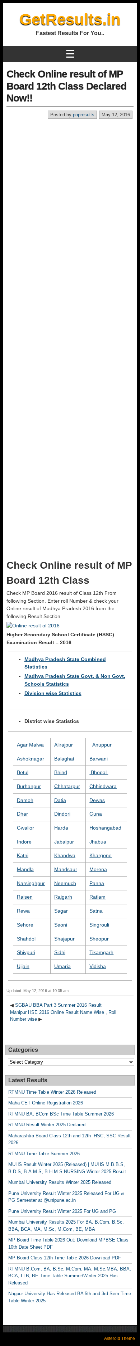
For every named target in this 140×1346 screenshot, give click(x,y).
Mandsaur (65, 869)
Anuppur (101, 745)
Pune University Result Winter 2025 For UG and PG (62, 1211)
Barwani (98, 759)
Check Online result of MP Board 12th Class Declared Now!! (66, 85)
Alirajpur (63, 745)
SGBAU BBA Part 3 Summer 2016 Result (58, 1005)
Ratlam (97, 897)
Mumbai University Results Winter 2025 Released (59, 1182)
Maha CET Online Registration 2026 (45, 1103)
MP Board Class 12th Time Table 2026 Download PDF (64, 1257)
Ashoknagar (30, 759)
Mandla (25, 869)
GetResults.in (70, 19)
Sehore (25, 925)
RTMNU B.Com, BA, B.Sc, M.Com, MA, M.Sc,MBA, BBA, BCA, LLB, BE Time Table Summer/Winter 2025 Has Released (69, 1276)
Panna (96, 883)
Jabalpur (64, 842)
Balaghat (64, 759)
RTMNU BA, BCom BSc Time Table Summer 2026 (61, 1114)
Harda (61, 828)
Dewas (97, 800)
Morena (98, 869)
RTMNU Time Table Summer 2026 (44, 1153)
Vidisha (97, 966)
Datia (60, 800)
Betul (22, 772)
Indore (24, 842)
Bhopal (98, 772)
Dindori (62, 814)
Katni (22, 855)
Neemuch (65, 883)
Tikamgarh (101, 952)
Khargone (100, 855)
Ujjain (23, 966)
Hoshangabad (105, 828)
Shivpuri (26, 952)
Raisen (25, 897)
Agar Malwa (30, 745)
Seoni (60, 925)
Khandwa (64, 855)
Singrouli (99, 925)
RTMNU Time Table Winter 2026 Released (52, 1092)
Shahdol (26, 939)
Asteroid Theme (119, 1338)
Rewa (23, 911)
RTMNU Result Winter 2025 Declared (46, 1124)
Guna (95, 814)
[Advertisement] (70, 192)
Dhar (22, 814)
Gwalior (25, 828)
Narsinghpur (31, 883)
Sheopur (99, 939)
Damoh (25, 800)
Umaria (62, 966)
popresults (83, 114)
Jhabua (97, 842)
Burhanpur (29, 786)
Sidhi (59, 952)
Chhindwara (103, 786)
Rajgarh (63, 897)
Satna (96, 911)
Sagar (61, 911)
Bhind (60, 772)
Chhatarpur (67, 786)
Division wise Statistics (52, 693)
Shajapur (64, 939)
